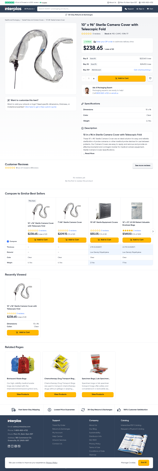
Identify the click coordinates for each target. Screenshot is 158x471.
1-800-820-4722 (21, 430)
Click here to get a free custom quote (40, 107)
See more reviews (142, 166)
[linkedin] (9, 446)
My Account (57, 433)
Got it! (143, 462)
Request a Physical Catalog (132, 429)
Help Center (57, 436)
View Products (23, 394)
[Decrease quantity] (83, 79)
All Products (28, 9)
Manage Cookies (128, 463)
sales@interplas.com (21, 427)
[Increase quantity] (93, 79)
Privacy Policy (94, 444)
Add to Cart (123, 78)
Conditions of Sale (97, 451)
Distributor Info (95, 436)
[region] (41, 58)
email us (114, 93)
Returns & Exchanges (61, 429)
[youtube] (12, 446)
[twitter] (15, 446)
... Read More (88, 153)
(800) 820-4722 (102, 93)
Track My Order (58, 425)
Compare (13, 241)
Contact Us (57, 444)
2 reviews (137, 231)
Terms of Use (94, 447)
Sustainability (94, 433)
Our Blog (93, 429)
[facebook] (19, 446)
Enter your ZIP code (104, 42)
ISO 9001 (92, 440)
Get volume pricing (142, 70)
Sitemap (92, 455)
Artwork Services (59, 440)
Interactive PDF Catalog (131, 425)
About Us (93, 425)
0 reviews (42, 231)
